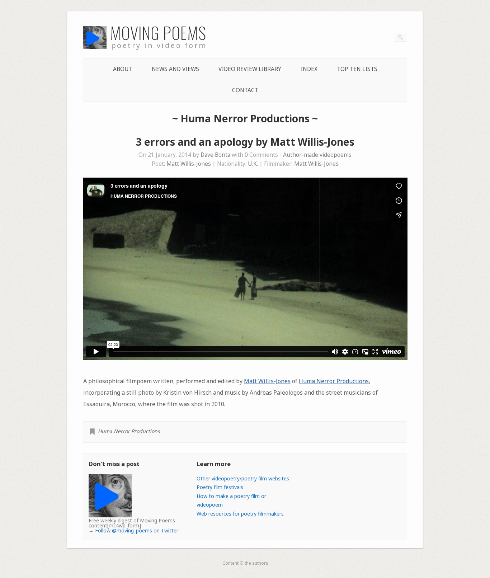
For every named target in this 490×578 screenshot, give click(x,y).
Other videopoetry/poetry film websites (243, 478)
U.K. (253, 164)
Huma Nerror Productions (334, 381)
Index (309, 69)
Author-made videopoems (317, 155)
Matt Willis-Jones (188, 164)
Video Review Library (249, 69)
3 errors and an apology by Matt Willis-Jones (245, 142)
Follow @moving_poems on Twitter (136, 530)
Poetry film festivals (220, 487)
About (122, 69)
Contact (245, 90)
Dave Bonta (215, 155)
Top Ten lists (357, 69)
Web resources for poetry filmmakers (240, 513)
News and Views (175, 69)
